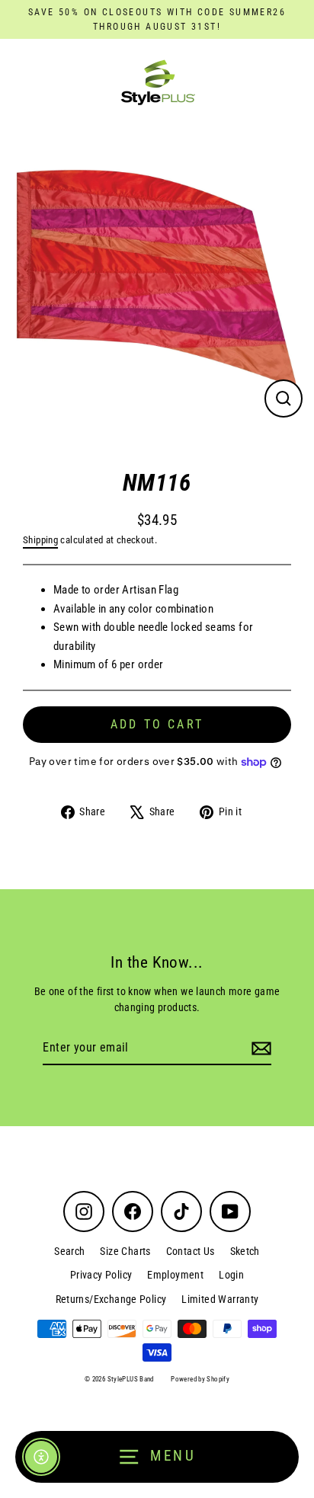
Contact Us (190, 1251)
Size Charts (125, 1251)
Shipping (40, 540)
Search (69, 1251)
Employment (175, 1275)
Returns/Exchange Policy (111, 1299)
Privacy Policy (101, 1275)
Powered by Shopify (200, 1379)
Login (231, 1275)
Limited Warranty (219, 1299)
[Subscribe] (259, 1048)
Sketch (245, 1251)
